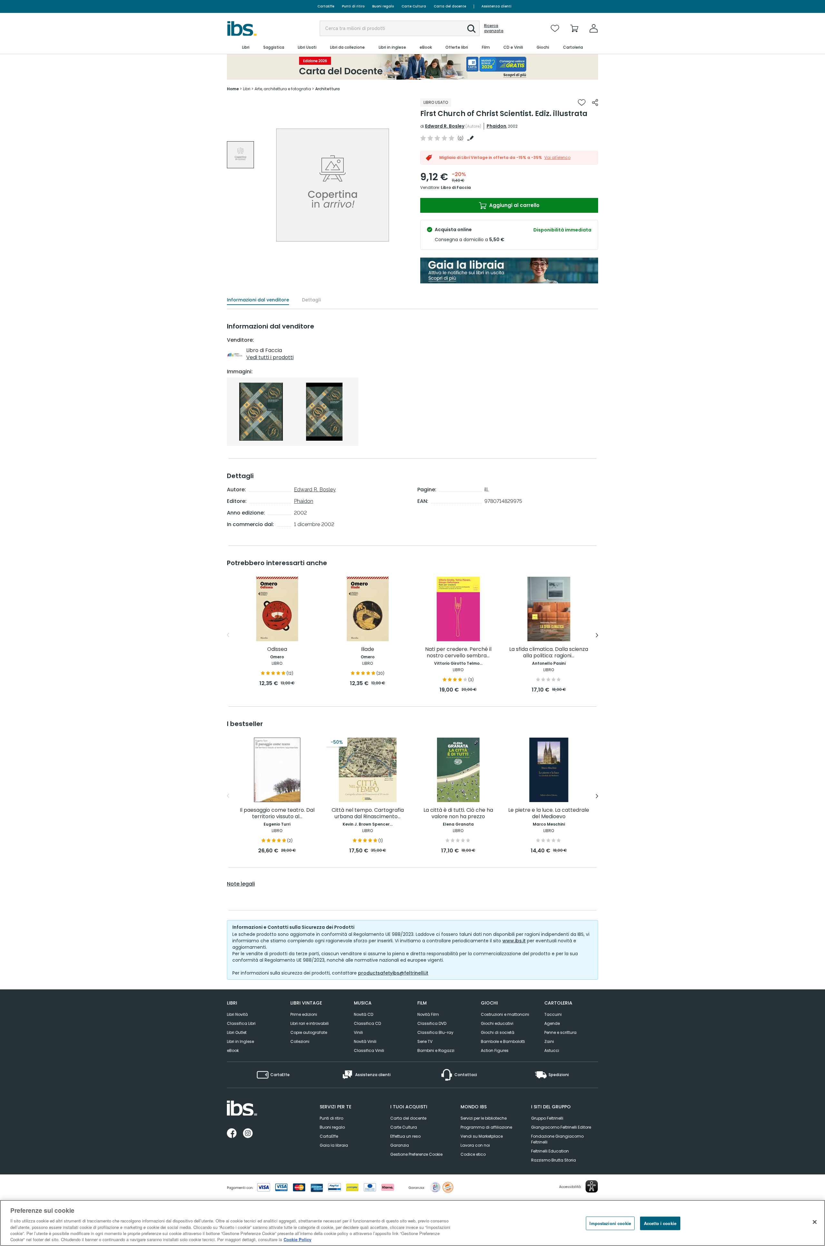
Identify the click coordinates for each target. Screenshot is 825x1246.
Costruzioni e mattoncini (505, 1014)
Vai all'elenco (557, 157)
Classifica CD (367, 1023)
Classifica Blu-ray (435, 1032)
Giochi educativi (497, 1023)
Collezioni (299, 1041)
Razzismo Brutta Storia (553, 1160)
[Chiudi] (815, 1222)
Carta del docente (450, 6)
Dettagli (311, 300)
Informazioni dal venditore (258, 300)
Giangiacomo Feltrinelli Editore (561, 1127)
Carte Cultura (414, 6)
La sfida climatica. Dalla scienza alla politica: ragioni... (548, 652)
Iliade (367, 649)
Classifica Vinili (369, 1050)
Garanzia (399, 1145)
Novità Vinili (365, 1041)
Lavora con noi (475, 1145)
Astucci (551, 1050)
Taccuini (553, 1014)
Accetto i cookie (660, 1223)
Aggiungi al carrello (513, 205)
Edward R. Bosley (444, 126)
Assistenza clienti (496, 6)
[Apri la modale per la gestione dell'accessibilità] (591, 1186)
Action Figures (495, 1050)
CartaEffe (325, 6)
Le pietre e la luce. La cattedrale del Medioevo (548, 813)
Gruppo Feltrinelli (547, 1118)
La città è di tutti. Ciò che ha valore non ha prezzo (458, 813)
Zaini (549, 1041)
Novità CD (363, 1014)
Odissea (277, 649)
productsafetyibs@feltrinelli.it (393, 973)
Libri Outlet (237, 1032)
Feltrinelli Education (550, 1151)
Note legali (241, 884)
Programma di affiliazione (486, 1127)
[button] (471, 29)
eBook (233, 1050)
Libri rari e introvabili (309, 1023)
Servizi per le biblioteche (484, 1118)
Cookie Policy (297, 1239)
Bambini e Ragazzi (435, 1050)
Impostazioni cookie (610, 1223)
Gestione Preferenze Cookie (416, 1154)
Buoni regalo (383, 6)
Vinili (358, 1032)
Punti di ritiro (353, 6)
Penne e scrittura (560, 1032)
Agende (552, 1023)
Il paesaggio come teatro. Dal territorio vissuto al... (277, 813)
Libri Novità (237, 1014)
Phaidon (496, 126)
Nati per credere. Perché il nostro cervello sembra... (458, 652)
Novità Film (428, 1014)
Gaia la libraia (334, 1145)
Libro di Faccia (456, 187)
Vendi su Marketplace (482, 1136)
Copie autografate (308, 1032)
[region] (412, 1223)
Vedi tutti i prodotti (270, 357)
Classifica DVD (431, 1023)
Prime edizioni (303, 1014)
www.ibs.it (514, 940)
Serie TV (424, 1041)
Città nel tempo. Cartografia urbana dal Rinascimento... (368, 813)
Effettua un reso (405, 1136)
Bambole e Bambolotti (503, 1041)
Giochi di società (497, 1032)
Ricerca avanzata (493, 28)
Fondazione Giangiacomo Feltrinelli (557, 1139)
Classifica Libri (241, 1023)
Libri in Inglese (240, 1041)
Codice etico (473, 1154)
